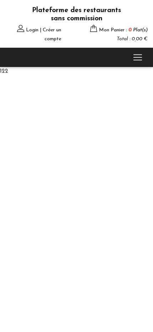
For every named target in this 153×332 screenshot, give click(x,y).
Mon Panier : (123, 30)
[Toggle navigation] (137, 57)
